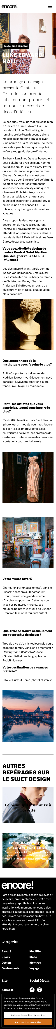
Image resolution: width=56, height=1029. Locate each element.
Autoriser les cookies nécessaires (28, 1015)
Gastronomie (10, 968)
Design (6, 962)
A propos (8, 989)
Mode (33, 957)
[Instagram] (39, 989)
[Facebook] (32, 989)
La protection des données (26, 1008)
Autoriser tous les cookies (28, 1022)
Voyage (34, 968)
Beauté (6, 951)
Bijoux (6, 957)
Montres (35, 962)
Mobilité (35, 951)
